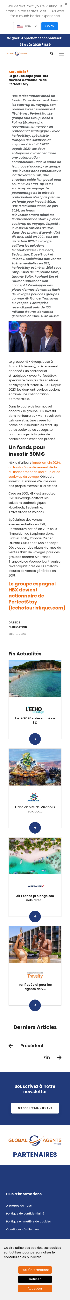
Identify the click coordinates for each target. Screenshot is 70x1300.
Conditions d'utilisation (22, 1229)
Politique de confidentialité (25, 1213)
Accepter (35, 1288)
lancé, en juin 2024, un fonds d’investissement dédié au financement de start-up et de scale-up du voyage (35, 469)
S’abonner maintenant (35, 1108)
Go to (49, 26)
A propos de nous (19, 1206)
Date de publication (18, 625)
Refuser (35, 1279)
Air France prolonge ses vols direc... (35, 898)
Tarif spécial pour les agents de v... (35, 986)
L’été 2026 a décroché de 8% (35, 720)
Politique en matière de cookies (28, 1221)
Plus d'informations (35, 1270)
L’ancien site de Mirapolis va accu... (35, 809)
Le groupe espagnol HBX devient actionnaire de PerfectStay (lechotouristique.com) (37, 596)
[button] (26, 26)
